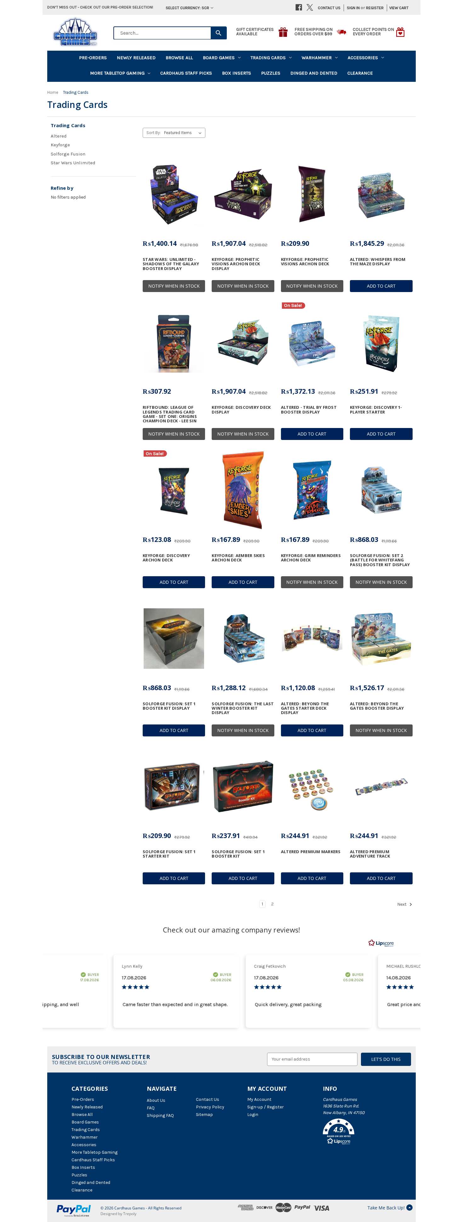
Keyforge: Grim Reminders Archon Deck (311, 557)
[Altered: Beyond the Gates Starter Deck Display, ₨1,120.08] (312, 639)
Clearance (360, 73)
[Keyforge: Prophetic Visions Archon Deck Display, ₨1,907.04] (243, 194)
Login (252, 1114)
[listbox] (184, 133)
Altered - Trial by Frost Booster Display (309, 409)
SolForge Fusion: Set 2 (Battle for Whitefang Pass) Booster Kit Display (380, 560)
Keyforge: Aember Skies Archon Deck (238, 557)
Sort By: (153, 132)
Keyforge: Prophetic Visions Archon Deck (305, 261)
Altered (59, 136)
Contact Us (329, 7)
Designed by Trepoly (118, 1213)
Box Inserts (236, 73)
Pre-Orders (93, 57)
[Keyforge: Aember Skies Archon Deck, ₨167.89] (243, 490)
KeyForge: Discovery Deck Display (241, 409)
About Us (156, 1100)
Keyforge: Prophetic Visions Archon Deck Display (236, 264)
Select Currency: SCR (187, 7)
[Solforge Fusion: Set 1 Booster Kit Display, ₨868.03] (174, 639)
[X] (309, 7)
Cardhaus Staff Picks (186, 73)
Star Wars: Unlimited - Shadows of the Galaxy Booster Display (171, 264)
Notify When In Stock (174, 286)
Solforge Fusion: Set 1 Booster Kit (238, 854)
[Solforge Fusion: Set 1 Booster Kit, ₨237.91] (243, 787)
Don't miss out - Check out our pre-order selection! (100, 7)
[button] (357, 1132)
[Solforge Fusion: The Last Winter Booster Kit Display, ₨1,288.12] (243, 639)
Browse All (179, 57)
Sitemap (204, 1114)
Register (375, 7)
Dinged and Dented (313, 73)
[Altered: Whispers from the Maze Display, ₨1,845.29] (381, 194)
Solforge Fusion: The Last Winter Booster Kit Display (243, 708)
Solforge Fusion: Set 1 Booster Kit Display (169, 706)
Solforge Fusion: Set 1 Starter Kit (169, 854)
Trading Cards (268, 57)
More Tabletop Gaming (117, 73)
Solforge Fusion (68, 154)
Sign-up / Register (265, 1107)
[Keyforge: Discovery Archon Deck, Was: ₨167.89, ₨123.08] (174, 490)
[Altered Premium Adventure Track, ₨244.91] (381, 787)
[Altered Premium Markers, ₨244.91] (312, 787)
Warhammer (317, 57)
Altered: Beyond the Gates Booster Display (377, 706)
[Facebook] (298, 7)
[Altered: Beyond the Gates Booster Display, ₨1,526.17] (381, 639)
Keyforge (60, 145)
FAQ (151, 1108)
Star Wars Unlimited (73, 163)
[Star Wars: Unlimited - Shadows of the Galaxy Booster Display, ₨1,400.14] (174, 194)
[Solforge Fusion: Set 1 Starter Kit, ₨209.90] (174, 787)
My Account (259, 1099)
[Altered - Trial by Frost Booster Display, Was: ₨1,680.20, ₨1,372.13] (312, 342)
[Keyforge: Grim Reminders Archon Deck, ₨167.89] (312, 490)
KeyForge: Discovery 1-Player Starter (376, 409)
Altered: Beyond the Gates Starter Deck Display (305, 708)
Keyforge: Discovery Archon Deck (166, 557)
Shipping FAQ (160, 1115)
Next (402, 904)
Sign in (353, 7)
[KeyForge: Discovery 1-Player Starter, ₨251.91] (381, 342)
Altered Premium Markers (311, 851)
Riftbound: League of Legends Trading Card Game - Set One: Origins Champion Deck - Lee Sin (170, 414)
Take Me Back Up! (386, 1208)
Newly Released (136, 57)
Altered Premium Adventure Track (370, 854)
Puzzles (270, 73)
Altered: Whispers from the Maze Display (378, 261)
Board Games (219, 57)
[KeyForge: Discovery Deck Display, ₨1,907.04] (243, 342)
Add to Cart (381, 286)
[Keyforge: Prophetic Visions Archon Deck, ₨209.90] (312, 194)
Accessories (363, 57)
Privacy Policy (210, 1107)
